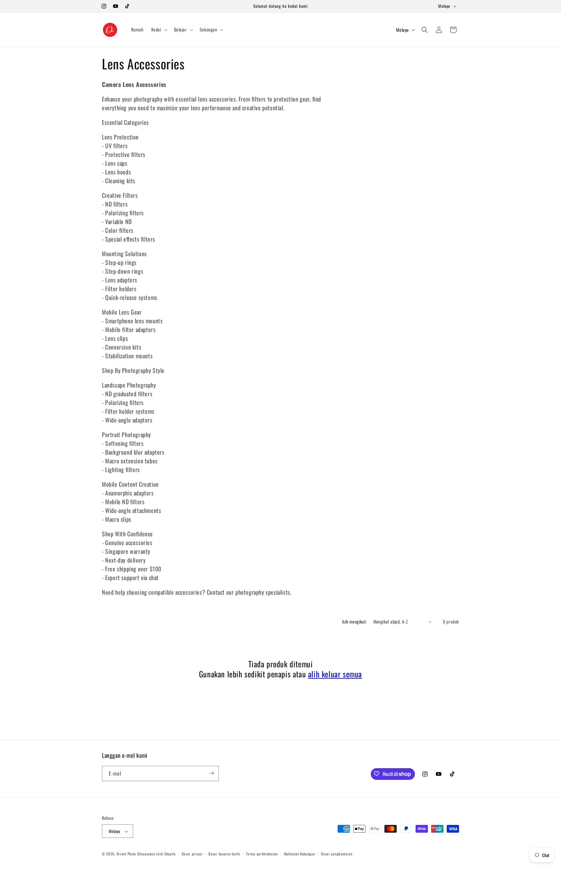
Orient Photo (126, 854)
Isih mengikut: (354, 621)
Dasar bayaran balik (224, 853)
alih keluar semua (335, 674)
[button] (158, 29)
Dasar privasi (192, 853)
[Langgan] (211, 773)
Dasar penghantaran (337, 853)
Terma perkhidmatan (262, 853)
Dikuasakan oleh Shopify (156, 854)
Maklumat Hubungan (299, 853)
